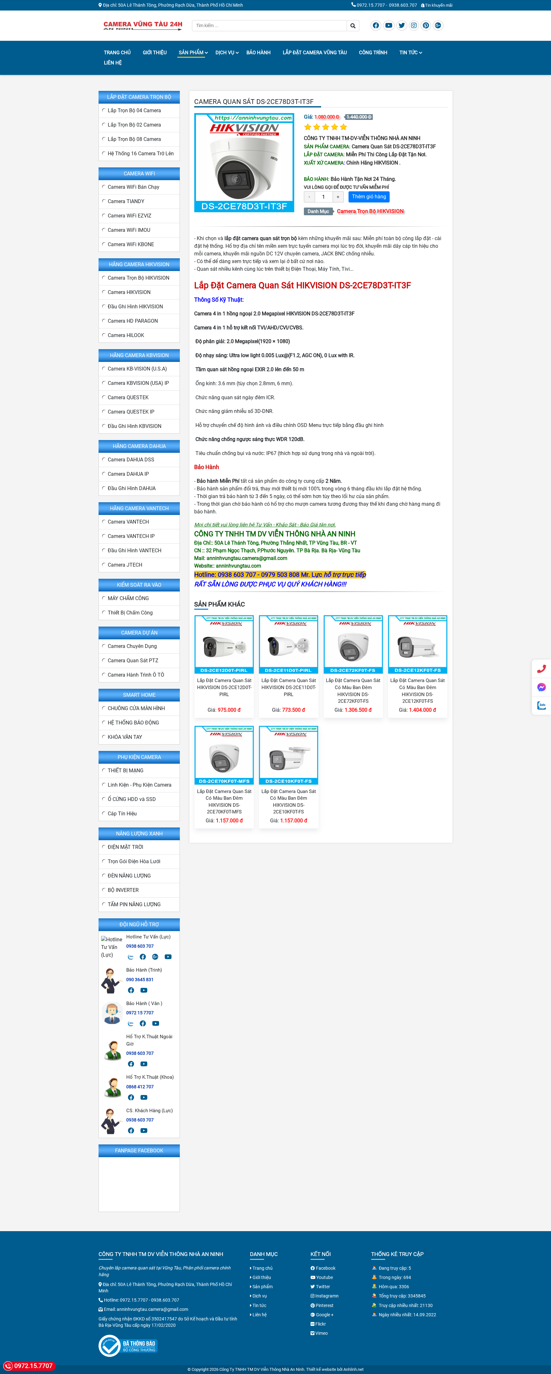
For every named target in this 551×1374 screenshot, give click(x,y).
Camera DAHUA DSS (131, 460)
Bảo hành (258, 52)
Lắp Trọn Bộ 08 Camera (134, 139)
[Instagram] (414, 25)
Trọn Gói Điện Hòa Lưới (134, 861)
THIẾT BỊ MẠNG (125, 771)
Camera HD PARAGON (133, 321)
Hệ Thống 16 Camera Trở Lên (141, 154)
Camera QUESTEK (128, 397)
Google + (324, 1314)
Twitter (322, 1286)
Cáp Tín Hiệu (122, 814)
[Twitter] (401, 25)
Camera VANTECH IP (131, 536)
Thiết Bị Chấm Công (130, 613)
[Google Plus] (438, 25)
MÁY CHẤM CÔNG (128, 598)
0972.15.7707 (371, 5)
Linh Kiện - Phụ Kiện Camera (140, 785)
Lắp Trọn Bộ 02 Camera (134, 125)
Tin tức (409, 52)
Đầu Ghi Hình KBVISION (134, 426)
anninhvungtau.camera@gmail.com (152, 1309)
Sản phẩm (191, 52)
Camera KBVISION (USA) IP (138, 383)
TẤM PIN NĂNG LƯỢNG (134, 904)
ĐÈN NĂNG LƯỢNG (129, 876)
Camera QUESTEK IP (131, 412)
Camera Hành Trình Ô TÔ (136, 675)
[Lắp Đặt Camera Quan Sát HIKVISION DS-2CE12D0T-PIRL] (224, 644)
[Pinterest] (426, 25)
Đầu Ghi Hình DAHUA (132, 488)
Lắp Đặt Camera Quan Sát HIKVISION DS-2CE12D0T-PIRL (224, 687)
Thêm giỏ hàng (369, 197)
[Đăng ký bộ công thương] (128, 1345)
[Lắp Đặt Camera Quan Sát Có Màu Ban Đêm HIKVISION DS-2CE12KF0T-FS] (417, 644)
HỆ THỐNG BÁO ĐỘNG (133, 723)
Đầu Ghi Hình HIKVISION (135, 307)
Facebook (325, 1268)
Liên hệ (113, 63)
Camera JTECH (125, 565)
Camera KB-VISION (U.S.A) (137, 369)
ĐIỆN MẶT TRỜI (125, 847)
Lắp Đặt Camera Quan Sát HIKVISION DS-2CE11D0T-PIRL (288, 687)
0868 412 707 (140, 1086)
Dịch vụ (225, 52)
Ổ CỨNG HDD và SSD (132, 799)
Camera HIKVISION (129, 292)
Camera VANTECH (128, 522)
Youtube (324, 1277)
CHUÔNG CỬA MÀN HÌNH (136, 708)
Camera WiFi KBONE (131, 244)
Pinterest (324, 1305)
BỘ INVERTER (123, 890)
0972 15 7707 (140, 1012)
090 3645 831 (140, 979)
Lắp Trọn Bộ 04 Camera (134, 110)
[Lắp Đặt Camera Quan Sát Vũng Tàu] (142, 25)
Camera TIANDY (126, 201)
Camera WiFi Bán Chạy (133, 187)
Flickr (320, 1323)
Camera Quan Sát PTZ (133, 661)
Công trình (373, 52)
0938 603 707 (140, 946)
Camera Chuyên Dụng (132, 646)
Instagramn (326, 1295)
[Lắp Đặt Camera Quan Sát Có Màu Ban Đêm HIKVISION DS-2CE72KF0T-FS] (353, 644)
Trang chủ (117, 52)
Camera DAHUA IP (128, 474)
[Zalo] (130, 957)
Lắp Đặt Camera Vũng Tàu (315, 52)
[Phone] (541, 668)
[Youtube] (389, 25)
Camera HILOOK (126, 335)
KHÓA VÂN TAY (125, 737)
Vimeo (321, 1333)
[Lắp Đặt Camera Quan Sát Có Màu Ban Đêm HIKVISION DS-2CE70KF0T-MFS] (224, 755)
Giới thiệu (155, 52)
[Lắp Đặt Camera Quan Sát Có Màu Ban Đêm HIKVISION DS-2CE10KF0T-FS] (288, 755)
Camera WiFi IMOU (129, 230)
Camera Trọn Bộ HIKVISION (370, 211)
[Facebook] (376, 25)
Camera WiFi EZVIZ (129, 216)
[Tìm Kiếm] (353, 25)
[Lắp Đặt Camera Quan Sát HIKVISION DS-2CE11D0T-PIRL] (288, 644)
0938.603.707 (403, 5)
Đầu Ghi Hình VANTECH (134, 550)
